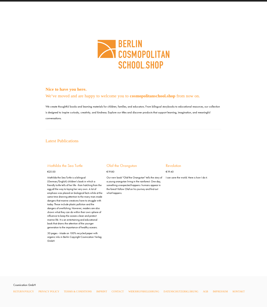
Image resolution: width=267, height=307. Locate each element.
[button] (214, 152)
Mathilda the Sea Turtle (65, 165)
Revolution (173, 165)
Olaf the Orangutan (122, 165)
